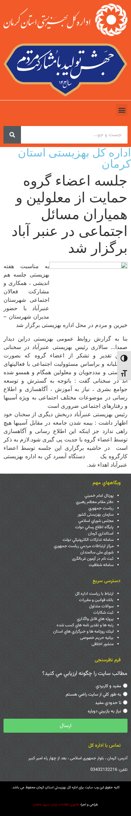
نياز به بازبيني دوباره (104, 711)
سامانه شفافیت (101, 565)
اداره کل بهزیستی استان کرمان (74, 158)
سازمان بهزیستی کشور (96, 514)
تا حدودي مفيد (108, 702)
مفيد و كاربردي (108, 686)
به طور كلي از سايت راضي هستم (93, 694)
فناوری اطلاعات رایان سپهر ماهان (56, 804)
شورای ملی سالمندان (97, 552)
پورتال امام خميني (99, 496)
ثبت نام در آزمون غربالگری (93, 559)
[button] (122, 110)
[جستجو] (12, 135)
